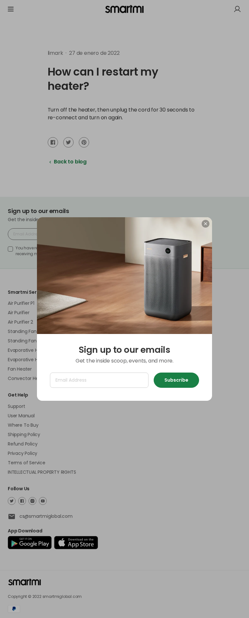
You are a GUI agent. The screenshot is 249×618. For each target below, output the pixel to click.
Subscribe (176, 380)
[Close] (205, 224)
